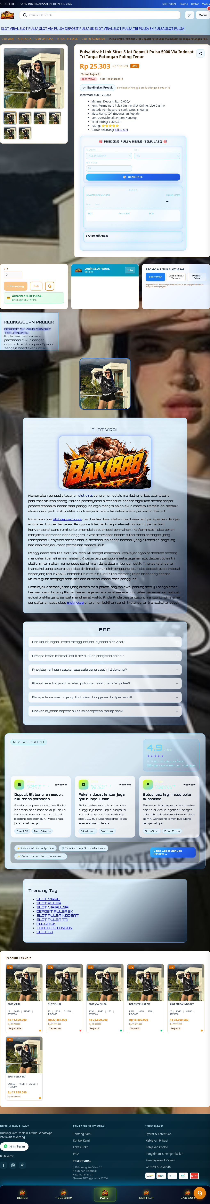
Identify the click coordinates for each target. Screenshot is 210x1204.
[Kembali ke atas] (200, 1183)
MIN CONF (91, 162)
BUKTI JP (146, 1197)
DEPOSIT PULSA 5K (79, 28)
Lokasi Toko (80, 1147)
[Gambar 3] (40, 117)
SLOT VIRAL (169, 4)
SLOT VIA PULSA (51, 28)
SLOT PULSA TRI (125, 28)
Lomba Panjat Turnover (176, 277)
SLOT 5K (45, 932)
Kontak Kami (81, 1140)
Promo (184, 4)
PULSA (179, 28)
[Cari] (25, 15)
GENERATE (133, 177)
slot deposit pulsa (67, 519)
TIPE (136, 149)
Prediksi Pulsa (196, 277)
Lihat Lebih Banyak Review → (167, 852)
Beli (36, 286)
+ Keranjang (15, 286)
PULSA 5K (146, 28)
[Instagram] (12, 1165)
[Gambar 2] (25, 117)
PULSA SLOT (163, 28)
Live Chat (187, 1197)
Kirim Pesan (17, 1146)
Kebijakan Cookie (157, 1147)
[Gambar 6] (25, 132)
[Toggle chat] (200, 1193)
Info (130, 270)
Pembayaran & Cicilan (160, 1160)
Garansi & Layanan (158, 1167)
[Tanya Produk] (49, 286)
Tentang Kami (82, 1134)
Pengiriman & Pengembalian (164, 1154)
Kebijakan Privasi (157, 1140)
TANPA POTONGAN (54, 928)
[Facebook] (3, 1165)
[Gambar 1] (10, 117)
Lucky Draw (155, 277)
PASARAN (91, 149)
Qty (6, 268)
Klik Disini (121, 130)
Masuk (206, 4)
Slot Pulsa (75, 602)
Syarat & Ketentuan (158, 1134)
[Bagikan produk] (200, 53)
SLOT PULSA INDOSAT (93, 38)
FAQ (76, 1154)
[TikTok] (22, 1165)
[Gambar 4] (54, 117)
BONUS (22, 1197)
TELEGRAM (63, 1197)
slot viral (85, 495)
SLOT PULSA (28, 28)
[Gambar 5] (10, 132)
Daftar (195, 4)
